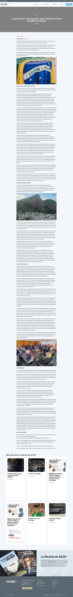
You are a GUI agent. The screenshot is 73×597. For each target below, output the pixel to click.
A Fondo (37, 23)
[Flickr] (4, 1)
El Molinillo (54, 584)
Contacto (70, 1)
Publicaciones (45, 4)
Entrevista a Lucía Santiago (34, 519)
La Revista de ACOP (55, 582)
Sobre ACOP (39, 582)
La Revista (54, 4)
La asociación (36, 4)
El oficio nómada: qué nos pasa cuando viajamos (14, 475)
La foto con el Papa (34, 474)
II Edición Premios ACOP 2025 (44, 1)
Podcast (62, 4)
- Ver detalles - (19, 533)
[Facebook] (2, 1)
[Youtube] (6, 1)
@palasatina (26, 38)
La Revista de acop (41, 585)
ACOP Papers (54, 583)
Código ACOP (42, 583)
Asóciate (68, 4)
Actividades (64, 1)
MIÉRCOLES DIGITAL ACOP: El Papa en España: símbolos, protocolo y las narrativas (55, 477)
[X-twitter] (0, 1)
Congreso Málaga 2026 (56, 1)
